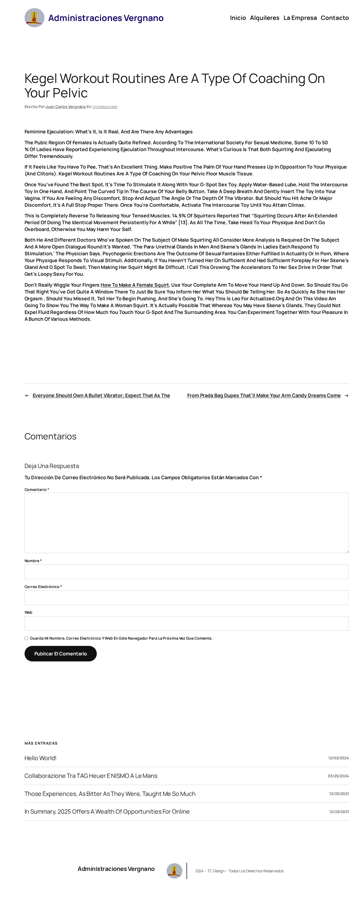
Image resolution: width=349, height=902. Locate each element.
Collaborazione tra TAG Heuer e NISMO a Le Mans (91, 775)
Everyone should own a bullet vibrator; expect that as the (101, 395)
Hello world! (41, 758)
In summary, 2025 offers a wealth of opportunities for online (107, 811)
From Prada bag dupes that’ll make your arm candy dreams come (264, 395)
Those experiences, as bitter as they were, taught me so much (110, 793)
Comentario (37, 489)
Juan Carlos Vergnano (66, 106)
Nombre (33, 560)
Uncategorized (104, 106)
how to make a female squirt (135, 284)
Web (29, 612)
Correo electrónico (43, 586)
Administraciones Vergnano (116, 869)
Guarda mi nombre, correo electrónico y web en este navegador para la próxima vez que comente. (121, 638)
